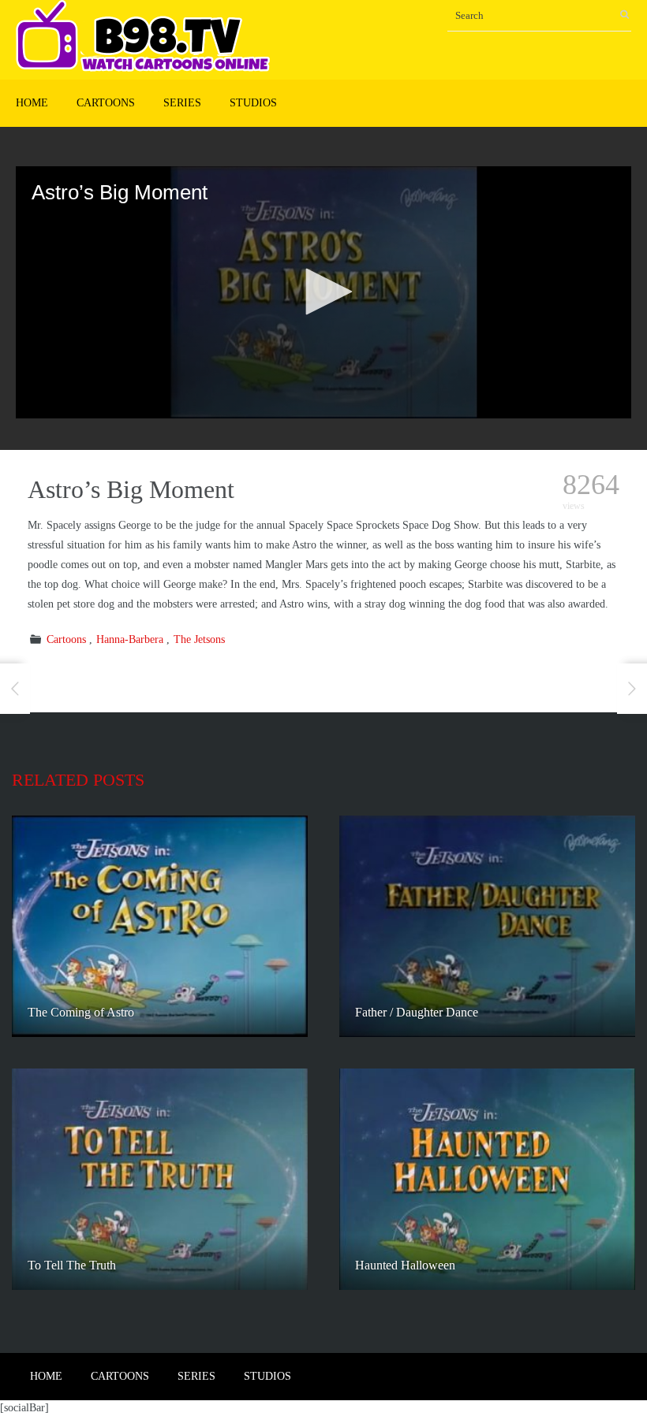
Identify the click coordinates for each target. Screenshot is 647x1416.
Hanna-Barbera (129, 639)
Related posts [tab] (78, 780)
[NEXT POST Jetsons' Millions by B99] (632, 688)
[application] (323, 292)
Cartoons (106, 103)
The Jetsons (199, 639)
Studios (253, 103)
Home (32, 103)
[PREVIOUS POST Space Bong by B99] (15, 688)
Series (182, 103)
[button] (323, 291)
